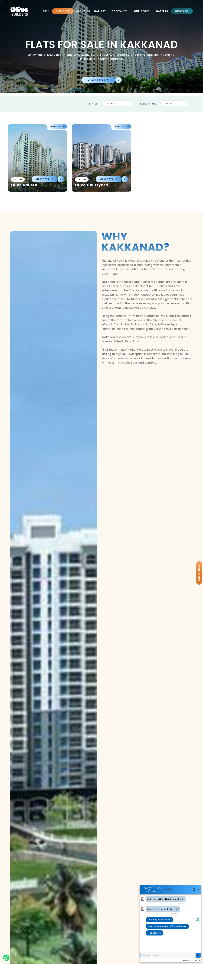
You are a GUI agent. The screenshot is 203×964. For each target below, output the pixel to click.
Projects (63, 11)
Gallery (100, 11)
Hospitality (119, 11)
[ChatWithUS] (6, 957)
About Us (83, 11)
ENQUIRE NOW (199, 573)
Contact (182, 11)
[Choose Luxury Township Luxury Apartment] (175, 104)
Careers (162, 11)
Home (45, 11)
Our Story (142, 11)
